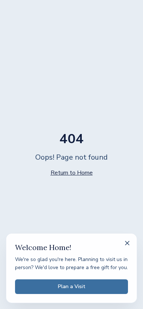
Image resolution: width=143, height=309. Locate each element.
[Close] (127, 243)
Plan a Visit (71, 286)
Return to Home (72, 173)
